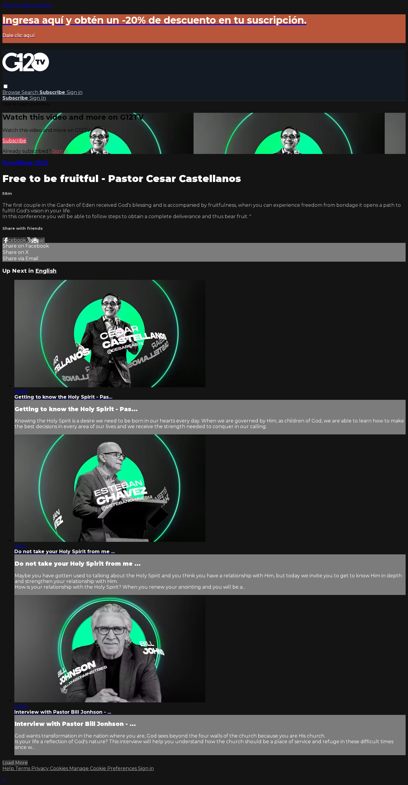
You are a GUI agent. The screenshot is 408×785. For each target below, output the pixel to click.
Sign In (38, 98)
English (45, 270)
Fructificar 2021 (25, 162)
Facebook (14, 240)
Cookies (59, 768)
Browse (12, 92)
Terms (23, 768)
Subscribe (14, 141)
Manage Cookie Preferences (103, 768)
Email (38, 240)
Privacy (40, 768)
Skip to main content (27, 5)
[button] (5, 86)
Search (30, 92)
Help (8, 768)
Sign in (74, 92)
